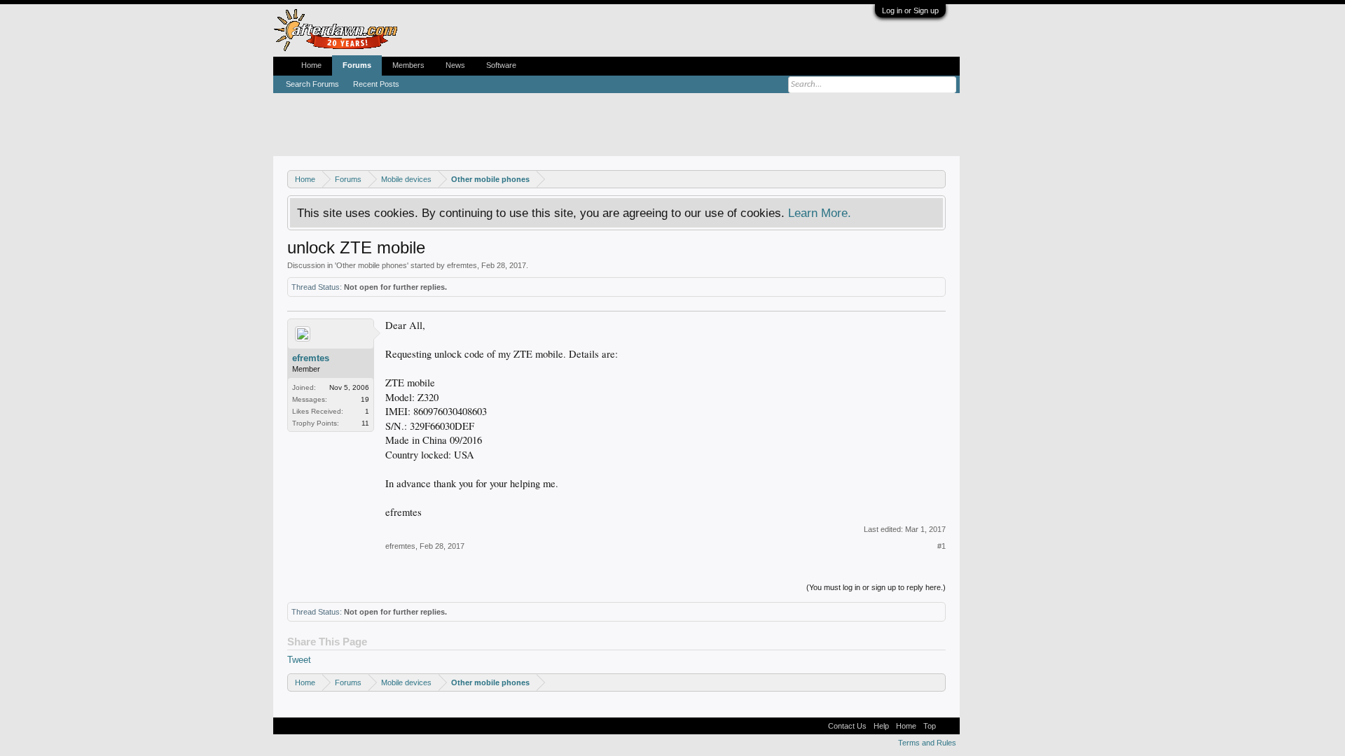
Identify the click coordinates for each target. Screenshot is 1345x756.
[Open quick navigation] (937, 178)
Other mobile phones (371, 265)
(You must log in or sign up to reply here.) (876, 587)
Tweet (299, 659)
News (455, 65)
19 (365, 399)
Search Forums (312, 84)
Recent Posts (376, 84)
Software (501, 65)
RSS (948, 726)
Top (929, 726)
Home (311, 65)
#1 (941, 546)
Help (881, 726)
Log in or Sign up (910, 10)
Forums (357, 65)
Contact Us (847, 726)
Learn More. (819, 213)
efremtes (462, 265)
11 (365, 423)
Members (408, 65)
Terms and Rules (927, 742)
